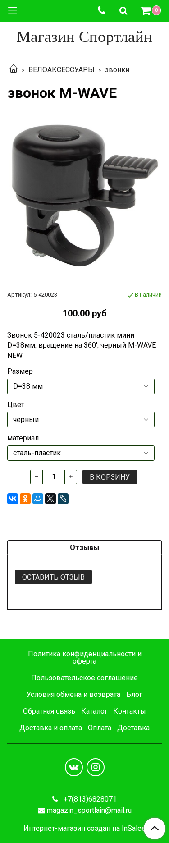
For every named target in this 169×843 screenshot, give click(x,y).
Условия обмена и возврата (73, 694)
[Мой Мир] (37, 498)
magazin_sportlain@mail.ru (89, 810)
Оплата (99, 728)
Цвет (15, 404)
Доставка (133, 728)
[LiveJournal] (63, 498)
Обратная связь (49, 711)
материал (23, 438)
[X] (50, 498)
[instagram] (96, 767)
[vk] (74, 767)
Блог (134, 694)
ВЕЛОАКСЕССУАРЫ (61, 69)
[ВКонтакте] (12, 498)
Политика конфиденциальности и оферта (85, 657)
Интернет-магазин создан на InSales (84, 828)
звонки (117, 69)
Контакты (129, 711)
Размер (20, 371)
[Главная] (13, 69)
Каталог (94, 711)
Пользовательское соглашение (84, 677)
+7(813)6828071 (89, 799)
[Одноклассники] (25, 498)
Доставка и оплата (50, 728)
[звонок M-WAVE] (84, 195)
